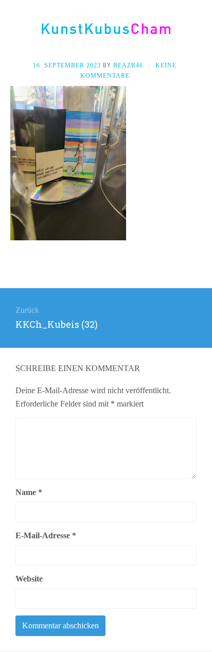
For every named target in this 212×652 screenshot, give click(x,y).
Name (28, 492)
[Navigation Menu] (201, 32)
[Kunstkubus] (106, 28)
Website (29, 578)
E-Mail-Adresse (45, 535)
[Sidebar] (10, 32)
